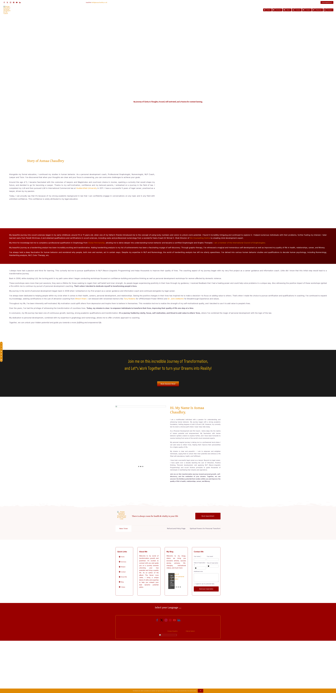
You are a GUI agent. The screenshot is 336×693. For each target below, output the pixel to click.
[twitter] (7, 2)
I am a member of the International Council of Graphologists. (240, 243)
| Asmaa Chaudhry (172, 631)
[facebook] (4, 2)
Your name (197, 556)
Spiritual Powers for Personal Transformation (157, 528)
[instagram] (10, 2)
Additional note (198, 571)
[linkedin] (20, 2)
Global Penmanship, (96, 243)
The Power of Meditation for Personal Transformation (199, 528)
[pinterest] (13, 2)
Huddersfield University (86, 188)
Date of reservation (199, 564)
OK (200, 690)
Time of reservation (212, 563)
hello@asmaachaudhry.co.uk (99, 2)
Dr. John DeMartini (176, 299)
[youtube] (16, 2)
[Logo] (7, 6)
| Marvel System (190, 631)
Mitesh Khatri (81, 299)
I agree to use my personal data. (205, 583)
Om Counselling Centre (200, 238)
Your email (210, 556)
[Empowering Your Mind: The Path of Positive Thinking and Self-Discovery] (176, 581)
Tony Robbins (129, 299)
